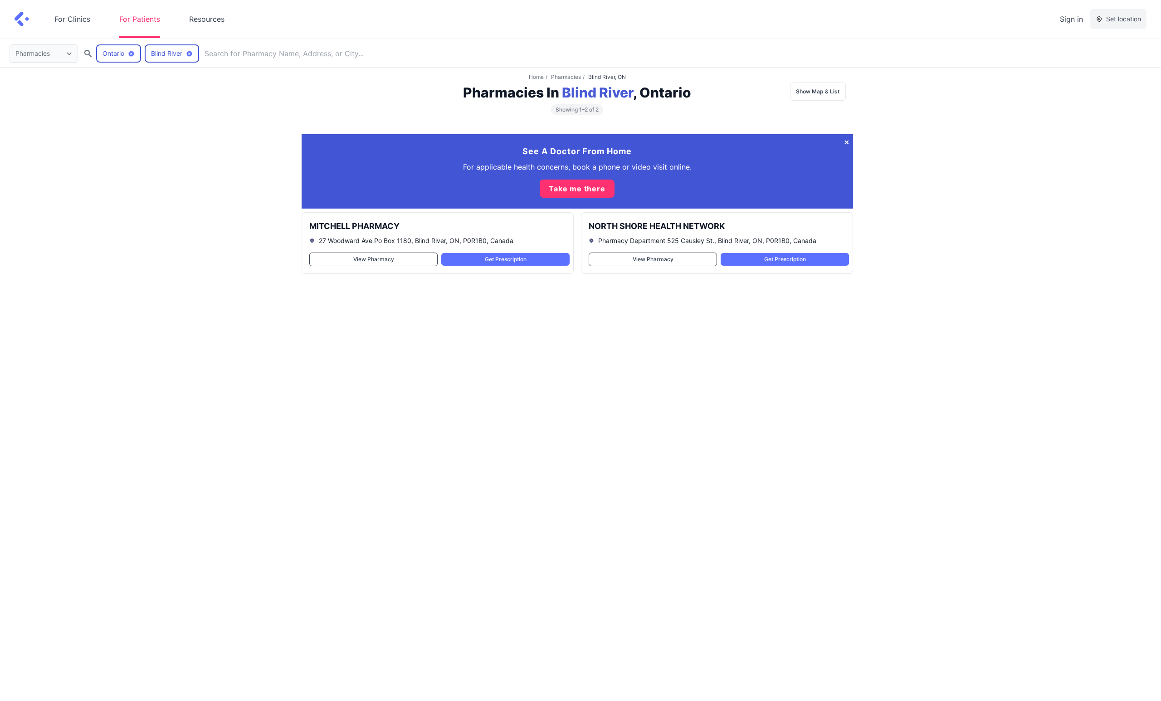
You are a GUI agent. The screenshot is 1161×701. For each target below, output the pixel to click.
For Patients (139, 19)
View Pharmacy (373, 259)
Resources (206, 19)
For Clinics (72, 19)
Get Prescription (505, 259)
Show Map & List (818, 91)
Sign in (1071, 19)
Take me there (577, 188)
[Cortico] (22, 19)
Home (536, 76)
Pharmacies (566, 76)
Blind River (597, 92)
